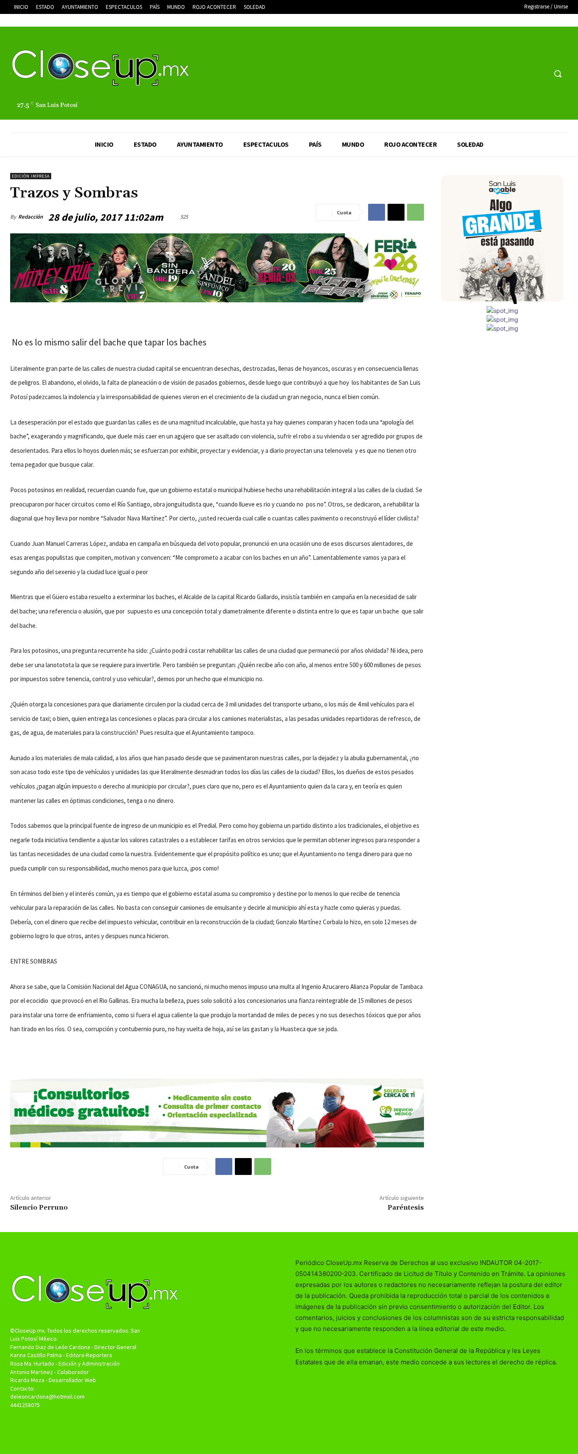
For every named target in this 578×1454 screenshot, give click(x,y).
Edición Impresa (31, 176)
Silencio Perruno (39, 1207)
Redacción (30, 216)
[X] (524, 73)
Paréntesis (406, 1207)
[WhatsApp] (415, 212)
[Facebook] (508, 73)
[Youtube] (539, 73)
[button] (558, 73)
